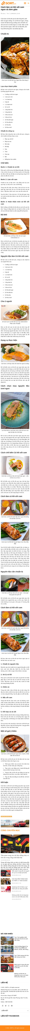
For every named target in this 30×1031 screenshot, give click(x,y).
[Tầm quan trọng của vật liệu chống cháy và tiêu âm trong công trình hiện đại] (15, 844)
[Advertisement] (15, 915)
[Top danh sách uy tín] (8, 3)
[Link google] (9, 1006)
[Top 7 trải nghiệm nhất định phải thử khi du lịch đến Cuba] (7, 941)
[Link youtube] (12, 1006)
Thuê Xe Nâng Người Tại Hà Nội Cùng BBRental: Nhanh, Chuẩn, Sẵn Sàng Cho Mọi (21, 948)
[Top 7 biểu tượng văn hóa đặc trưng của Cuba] (7, 959)
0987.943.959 (8, 1001)
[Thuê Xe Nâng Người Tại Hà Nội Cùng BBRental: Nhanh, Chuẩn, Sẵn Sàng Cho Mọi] (7, 950)
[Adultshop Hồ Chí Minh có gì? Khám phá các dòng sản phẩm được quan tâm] (6, 889)
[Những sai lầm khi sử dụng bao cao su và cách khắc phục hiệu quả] (7, 975)
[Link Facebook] (3, 1006)
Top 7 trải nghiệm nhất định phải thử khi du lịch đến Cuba (21, 939)
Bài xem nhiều (7, 933)
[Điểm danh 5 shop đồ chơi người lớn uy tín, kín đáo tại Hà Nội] (6, 873)
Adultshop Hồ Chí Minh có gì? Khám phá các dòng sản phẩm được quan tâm (20, 888)
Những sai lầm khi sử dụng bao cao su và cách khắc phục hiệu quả (20, 896)
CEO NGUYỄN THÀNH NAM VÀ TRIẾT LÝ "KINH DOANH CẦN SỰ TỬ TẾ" (20, 880)
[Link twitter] (6, 1006)
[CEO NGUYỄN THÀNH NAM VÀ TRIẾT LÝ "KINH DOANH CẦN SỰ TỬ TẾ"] (6, 881)
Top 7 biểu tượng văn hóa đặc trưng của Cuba (21, 956)
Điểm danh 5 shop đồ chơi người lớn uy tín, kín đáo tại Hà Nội (21, 966)
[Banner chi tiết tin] (15, 823)
